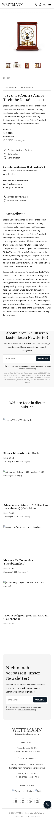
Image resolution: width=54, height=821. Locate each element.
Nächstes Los (26, 87)
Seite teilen (12, 154)
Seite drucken (13, 157)
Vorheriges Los (11, 87)
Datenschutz (19, 816)
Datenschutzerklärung (27, 368)
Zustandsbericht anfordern (19, 150)
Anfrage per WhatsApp (17, 196)
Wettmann (12, 4)
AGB (27, 816)
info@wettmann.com (12, 184)
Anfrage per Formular (16, 200)
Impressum (35, 816)
